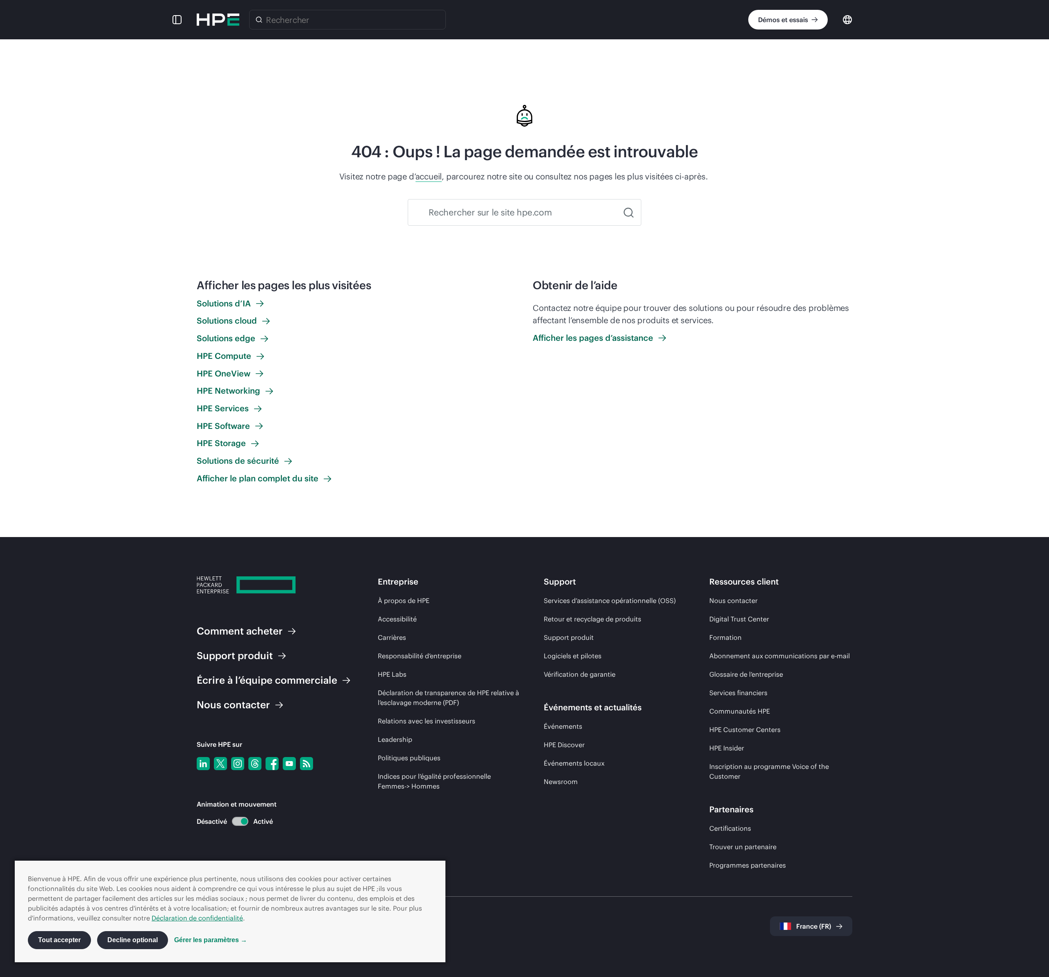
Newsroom (561, 782)
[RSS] (306, 763)
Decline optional (132, 939)
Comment (240, 631)
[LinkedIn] (203, 763)
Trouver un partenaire (743, 847)
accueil (429, 176)
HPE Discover (564, 745)
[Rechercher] (259, 20)
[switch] (235, 821)
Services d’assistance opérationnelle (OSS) (610, 600)
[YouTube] (289, 763)
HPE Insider (726, 748)
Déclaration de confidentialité (197, 918)
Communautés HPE (739, 711)
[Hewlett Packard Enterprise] (218, 20)
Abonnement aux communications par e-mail (779, 656)
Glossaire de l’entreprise (746, 674)
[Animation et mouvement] (240, 821)
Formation (725, 637)
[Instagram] (237, 763)
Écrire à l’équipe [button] (267, 680)
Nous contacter (733, 600)
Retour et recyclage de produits (592, 619)
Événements (563, 726)
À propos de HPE (403, 600)
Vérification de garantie (579, 674)
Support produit (569, 637)
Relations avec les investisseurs (426, 721)
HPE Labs (392, 674)
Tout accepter (59, 939)
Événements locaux (574, 763)
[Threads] (254, 763)
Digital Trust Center (739, 619)
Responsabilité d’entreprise (419, 656)
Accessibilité (397, 619)
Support (235, 655)
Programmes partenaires (747, 865)
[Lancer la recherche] (628, 212)
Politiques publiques (409, 758)
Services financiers (738, 693)
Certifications (730, 828)
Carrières (392, 637)
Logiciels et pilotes (573, 656)
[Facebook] (272, 763)
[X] (220, 763)
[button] (177, 19)
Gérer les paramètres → (210, 939)
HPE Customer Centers (745, 729)
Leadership (395, 739)
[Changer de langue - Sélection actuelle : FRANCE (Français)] (847, 19)
